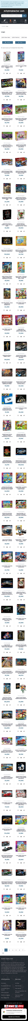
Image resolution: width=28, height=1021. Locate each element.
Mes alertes (18, 988)
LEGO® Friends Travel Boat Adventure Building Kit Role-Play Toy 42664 (7, 488)
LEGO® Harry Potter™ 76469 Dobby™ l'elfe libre (7, 198)
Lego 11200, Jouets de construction (21, 303)
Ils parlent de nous (6, 985)
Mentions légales (5, 995)
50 (3, 953)
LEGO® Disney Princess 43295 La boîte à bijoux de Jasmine (7, 119)
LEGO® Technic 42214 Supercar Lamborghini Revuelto (21, 356)
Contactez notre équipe (5, 989)
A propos (3, 983)
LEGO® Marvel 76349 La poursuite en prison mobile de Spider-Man (21, 93)
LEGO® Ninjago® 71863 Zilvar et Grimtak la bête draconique (7, 172)
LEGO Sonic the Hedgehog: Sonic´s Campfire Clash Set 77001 (21, 831)
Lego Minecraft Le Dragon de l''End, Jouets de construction (7, 145)
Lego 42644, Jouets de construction (7, 909)
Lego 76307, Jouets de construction (7, 935)
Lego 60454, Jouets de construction (7, 566)
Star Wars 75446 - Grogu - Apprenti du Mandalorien (7, 303)
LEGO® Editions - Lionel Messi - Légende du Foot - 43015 (7, 66)
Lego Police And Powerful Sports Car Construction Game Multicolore (7, 409)
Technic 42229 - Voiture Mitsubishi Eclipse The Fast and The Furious (7, 93)
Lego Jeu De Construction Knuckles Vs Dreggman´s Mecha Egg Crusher (21, 725)
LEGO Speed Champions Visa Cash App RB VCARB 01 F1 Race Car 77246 (21, 882)
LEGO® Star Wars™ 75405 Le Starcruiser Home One (7, 619)
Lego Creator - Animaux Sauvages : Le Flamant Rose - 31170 (21, 277)
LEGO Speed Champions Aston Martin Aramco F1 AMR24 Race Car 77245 (7, 882)
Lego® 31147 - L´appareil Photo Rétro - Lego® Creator (21, 540)
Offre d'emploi (5, 992)
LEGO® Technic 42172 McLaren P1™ (7, 830)
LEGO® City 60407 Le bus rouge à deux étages (21, 751)
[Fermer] (24, 1011)
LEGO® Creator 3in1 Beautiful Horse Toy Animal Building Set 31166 (21, 436)
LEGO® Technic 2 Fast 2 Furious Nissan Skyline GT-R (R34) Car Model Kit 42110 (21, 462)
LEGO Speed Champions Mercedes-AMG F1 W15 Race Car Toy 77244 (7, 856)
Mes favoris (18, 985)
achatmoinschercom (14, 11)
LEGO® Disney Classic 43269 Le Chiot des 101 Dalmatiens (21, 777)
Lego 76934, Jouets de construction (7, 803)
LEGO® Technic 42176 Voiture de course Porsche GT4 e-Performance (21, 383)
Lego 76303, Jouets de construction (21, 619)
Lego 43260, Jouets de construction (21, 909)
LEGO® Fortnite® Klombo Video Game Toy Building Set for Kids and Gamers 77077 (7, 752)
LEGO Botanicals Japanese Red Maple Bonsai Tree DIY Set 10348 (7, 462)
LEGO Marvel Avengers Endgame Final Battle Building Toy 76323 (7, 382)
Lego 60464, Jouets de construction (21, 566)
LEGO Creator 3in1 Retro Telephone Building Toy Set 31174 (21, 251)
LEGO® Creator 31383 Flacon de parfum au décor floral (21, 145)
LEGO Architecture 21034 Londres (21, 408)
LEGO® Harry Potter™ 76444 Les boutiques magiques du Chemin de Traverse (7, 594)
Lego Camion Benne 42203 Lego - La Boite (7, 540)
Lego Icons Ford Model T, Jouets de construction (7, 251)
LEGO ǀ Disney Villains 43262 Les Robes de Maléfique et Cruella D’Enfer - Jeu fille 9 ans (7, 278)
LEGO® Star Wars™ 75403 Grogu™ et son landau (21, 593)
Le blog (17, 983)
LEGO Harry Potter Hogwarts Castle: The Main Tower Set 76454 (7, 698)
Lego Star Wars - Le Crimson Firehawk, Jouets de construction (21, 514)
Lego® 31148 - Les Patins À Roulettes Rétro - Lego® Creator (21, 488)
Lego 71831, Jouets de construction (7, 330)
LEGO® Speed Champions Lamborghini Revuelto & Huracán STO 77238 (7, 778)
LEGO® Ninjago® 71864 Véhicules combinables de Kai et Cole (21, 172)
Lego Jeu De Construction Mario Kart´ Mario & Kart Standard (7, 645)
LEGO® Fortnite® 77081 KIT (21, 66)
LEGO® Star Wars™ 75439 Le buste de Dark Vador (7, 224)
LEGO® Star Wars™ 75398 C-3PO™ (7, 356)
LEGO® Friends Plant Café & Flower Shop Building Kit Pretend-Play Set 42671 (7, 515)
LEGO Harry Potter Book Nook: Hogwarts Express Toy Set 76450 (21, 672)
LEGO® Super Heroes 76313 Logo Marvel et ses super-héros (21, 803)
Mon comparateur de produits (20, 991)
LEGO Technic (15, 37)
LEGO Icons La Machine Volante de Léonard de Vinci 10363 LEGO (21, 935)
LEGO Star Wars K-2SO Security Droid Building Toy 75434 (21, 645)
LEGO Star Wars (6, 37)
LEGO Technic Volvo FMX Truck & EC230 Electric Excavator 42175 (7, 724)
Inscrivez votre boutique (19, 995)
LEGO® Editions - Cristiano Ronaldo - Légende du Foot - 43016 (21, 224)
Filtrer (8, 42)
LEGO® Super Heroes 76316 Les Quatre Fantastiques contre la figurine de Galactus (7, 436)
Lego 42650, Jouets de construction (21, 856)
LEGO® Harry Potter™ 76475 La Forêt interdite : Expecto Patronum (21, 198)
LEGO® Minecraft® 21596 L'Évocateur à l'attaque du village (21, 119)
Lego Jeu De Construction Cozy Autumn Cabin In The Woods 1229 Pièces (21, 331)
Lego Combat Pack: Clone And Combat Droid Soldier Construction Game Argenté (7, 673)
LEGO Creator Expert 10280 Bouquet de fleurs (21, 698)
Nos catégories (5, 997)
